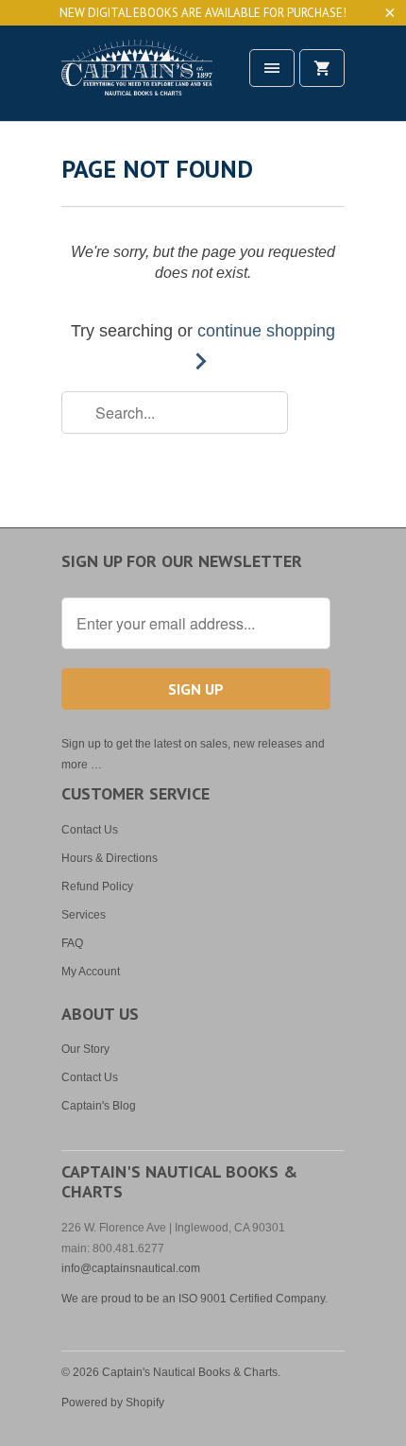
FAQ (72, 943)
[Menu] (272, 68)
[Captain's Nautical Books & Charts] (136, 80)
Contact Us (89, 829)
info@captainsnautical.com (130, 1268)
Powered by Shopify (112, 1402)
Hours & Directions (109, 858)
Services (83, 914)
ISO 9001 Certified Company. (253, 1298)
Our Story (85, 1049)
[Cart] (322, 68)
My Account (90, 971)
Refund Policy (97, 886)
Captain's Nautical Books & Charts (190, 1372)
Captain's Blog (98, 1105)
